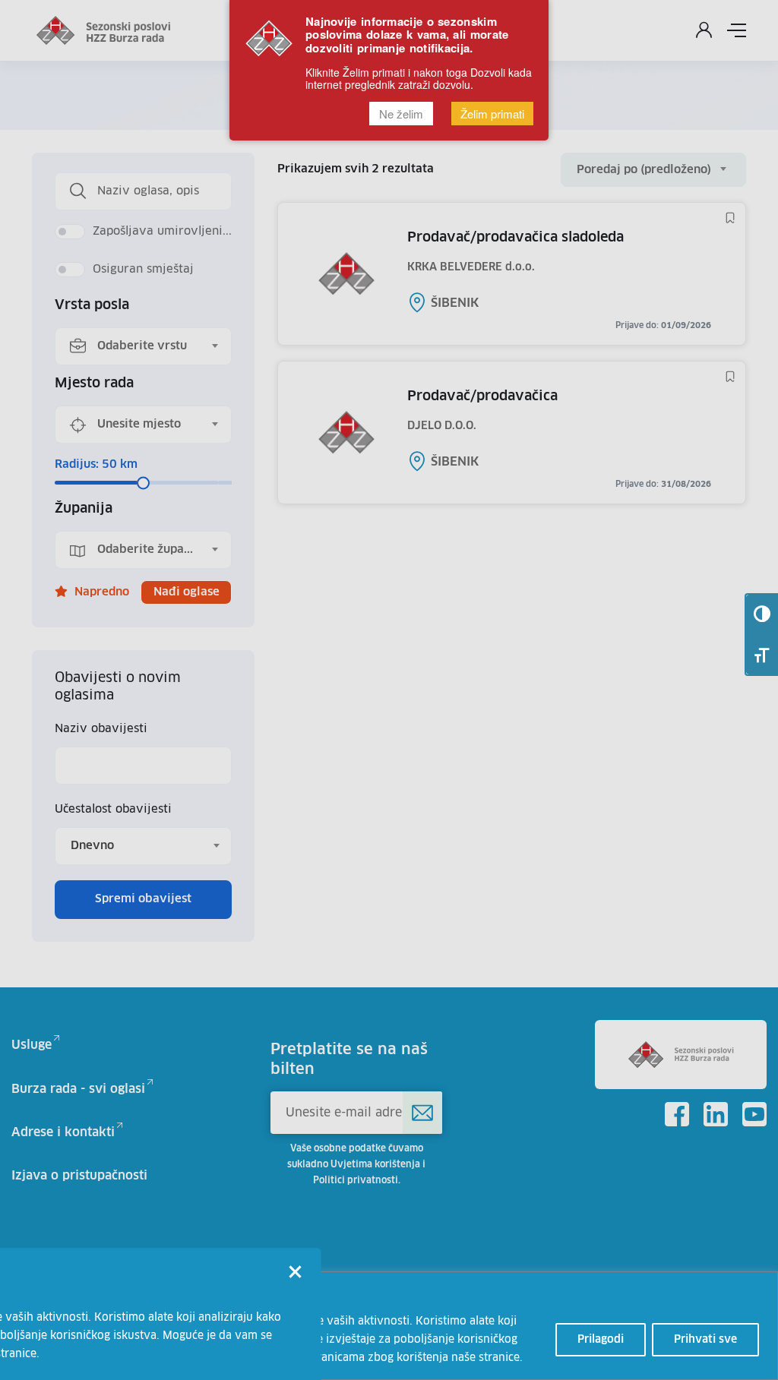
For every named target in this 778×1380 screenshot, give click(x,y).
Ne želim (401, 114)
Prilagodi (600, 1339)
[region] (389, 1325)
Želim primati (492, 114)
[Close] (295, 1273)
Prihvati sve (705, 1339)
